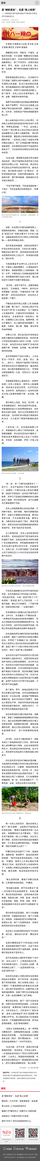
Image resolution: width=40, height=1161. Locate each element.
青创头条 (20, 1148)
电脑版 (9, 1148)
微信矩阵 (33, 1148)
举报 (36, 1154)
